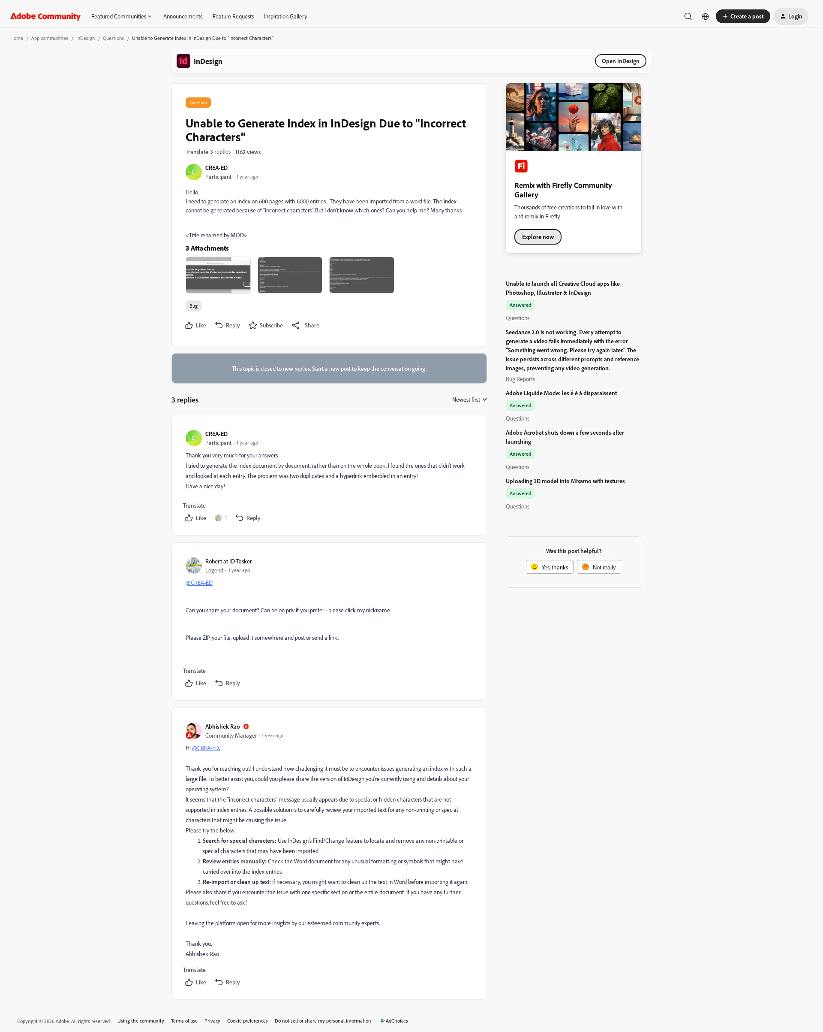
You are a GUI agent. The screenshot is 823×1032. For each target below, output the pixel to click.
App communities (49, 38)
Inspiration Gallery (285, 16)
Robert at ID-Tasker (228, 561)
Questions (113, 38)
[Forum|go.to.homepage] (45, 16)
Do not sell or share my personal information (323, 1020)
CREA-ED (216, 167)
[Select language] (705, 16)
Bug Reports (520, 378)
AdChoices (397, 1020)
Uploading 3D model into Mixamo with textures (565, 480)
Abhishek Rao (222, 726)
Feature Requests (233, 16)
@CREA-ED (199, 582)
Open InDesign (621, 60)
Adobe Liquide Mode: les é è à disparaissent (561, 392)
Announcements (182, 16)
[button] (743, 16)
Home (16, 38)
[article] (328, 477)
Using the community (140, 1020)
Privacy (212, 1020)
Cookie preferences (247, 1020)
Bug (193, 306)
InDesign (85, 38)
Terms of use (184, 1020)
